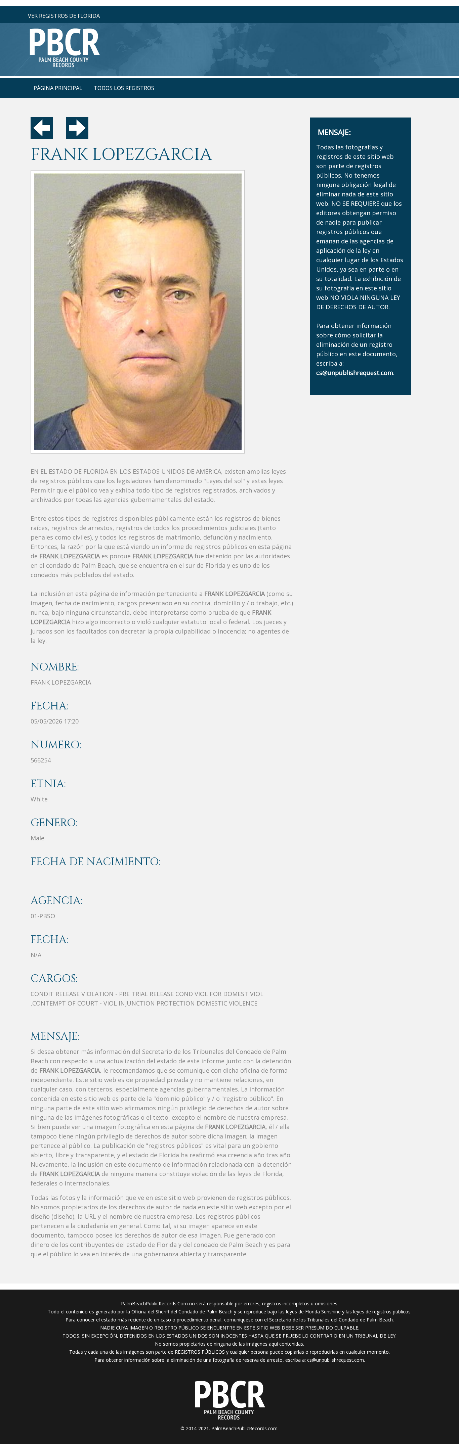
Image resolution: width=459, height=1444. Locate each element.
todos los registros (124, 88)
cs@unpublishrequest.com (335, 1360)
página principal (58, 88)
